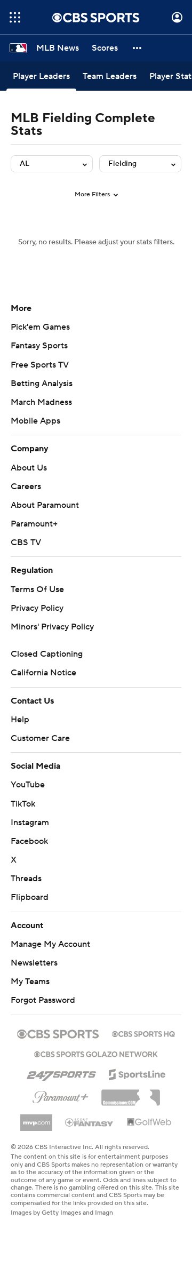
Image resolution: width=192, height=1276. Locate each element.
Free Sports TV (40, 365)
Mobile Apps (35, 421)
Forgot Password (43, 1000)
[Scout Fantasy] (89, 1121)
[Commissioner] (130, 1093)
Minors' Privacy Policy (52, 626)
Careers (26, 486)
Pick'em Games (40, 327)
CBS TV (26, 542)
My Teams (30, 981)
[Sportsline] (137, 1072)
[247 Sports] (61, 1072)
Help (20, 719)
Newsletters (34, 963)
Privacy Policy (37, 608)
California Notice (43, 672)
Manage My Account (50, 944)
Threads (26, 878)
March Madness (41, 402)
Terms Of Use (37, 589)
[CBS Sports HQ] (143, 1032)
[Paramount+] (61, 1095)
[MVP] (36, 1118)
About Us (29, 467)
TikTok (23, 804)
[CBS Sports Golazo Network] (96, 1053)
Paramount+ (34, 524)
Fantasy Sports (39, 345)
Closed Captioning (47, 654)
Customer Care (40, 738)
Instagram (30, 822)
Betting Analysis (42, 383)
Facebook (29, 841)
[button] (15, 17)
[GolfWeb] (149, 1122)
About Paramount (45, 505)
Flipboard (30, 897)
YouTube (28, 784)
